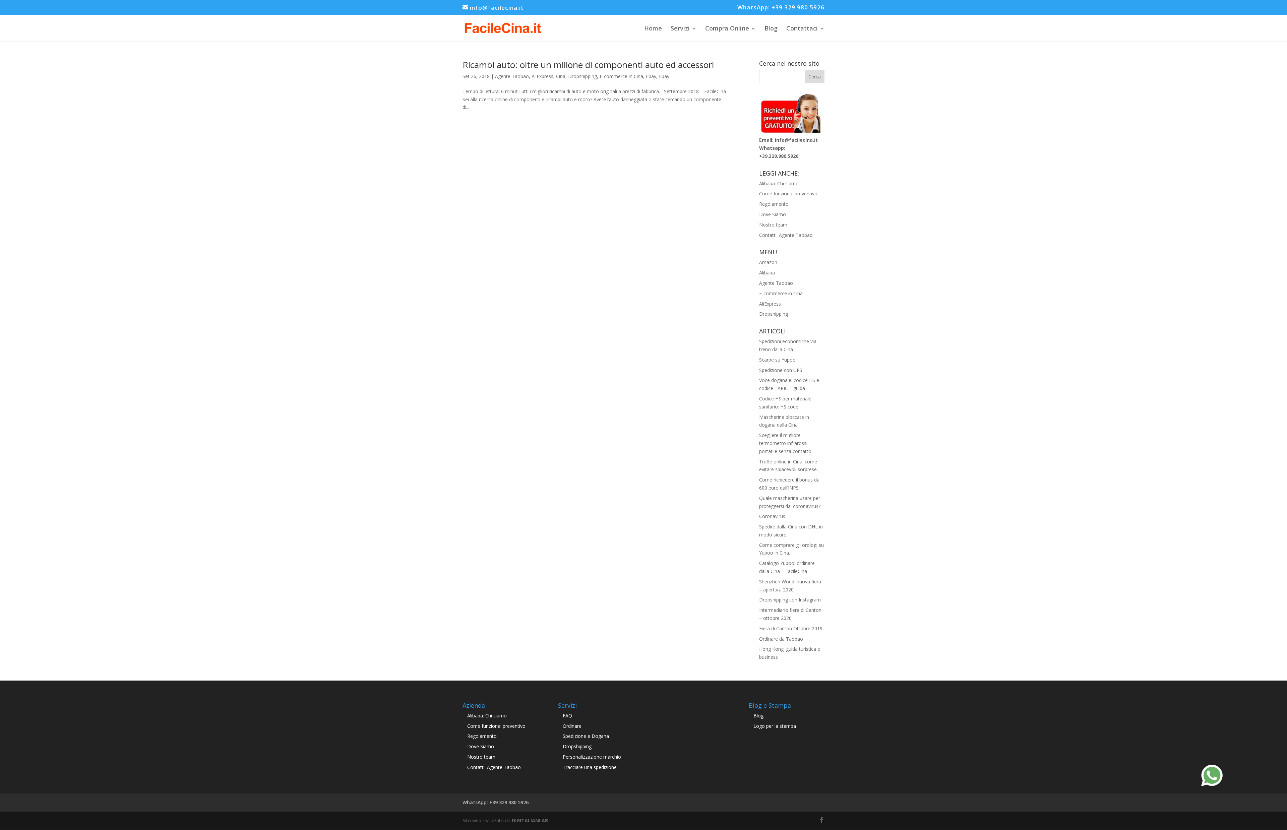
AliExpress (542, 76)
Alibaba (767, 272)
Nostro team (773, 224)
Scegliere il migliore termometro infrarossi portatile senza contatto (785, 443)
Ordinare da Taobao (781, 639)
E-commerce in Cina (621, 76)
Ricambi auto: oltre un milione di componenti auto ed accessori (588, 65)
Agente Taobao (512, 76)
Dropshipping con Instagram (790, 599)
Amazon (768, 262)
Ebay (651, 76)
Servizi (680, 28)
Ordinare (572, 726)
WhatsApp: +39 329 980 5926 (780, 7)
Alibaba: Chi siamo (779, 183)
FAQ (567, 715)
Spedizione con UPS (780, 370)
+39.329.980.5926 (778, 156)
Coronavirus (772, 516)
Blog (771, 28)
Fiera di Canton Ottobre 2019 (790, 628)
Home (653, 28)
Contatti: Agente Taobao (786, 235)
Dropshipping (582, 76)
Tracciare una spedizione (590, 767)
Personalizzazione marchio (592, 757)
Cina (560, 76)
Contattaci (802, 28)
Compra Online (727, 28)
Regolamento (774, 204)
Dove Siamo (772, 214)
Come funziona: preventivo (788, 193)
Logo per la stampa (774, 726)
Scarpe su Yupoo (777, 360)
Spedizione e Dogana (586, 736)
